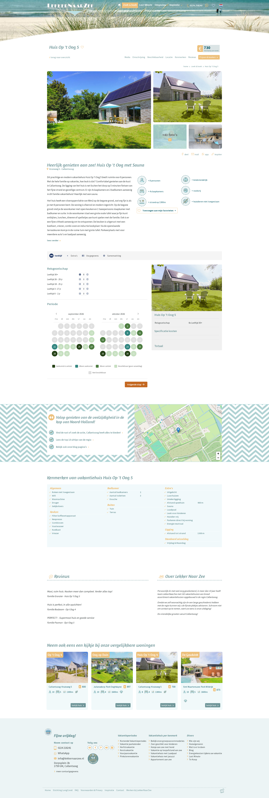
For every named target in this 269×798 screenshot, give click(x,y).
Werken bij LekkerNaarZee (138, 790)
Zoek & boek (196, 66)
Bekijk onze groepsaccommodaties (167, 740)
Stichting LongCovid (62, 790)
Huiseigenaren (196, 744)
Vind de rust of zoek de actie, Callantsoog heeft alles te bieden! (88, 432)
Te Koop (193, 759)
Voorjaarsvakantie (128, 753)
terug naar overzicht (60, 57)
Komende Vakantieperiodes (133, 740)
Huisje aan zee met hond (162, 747)
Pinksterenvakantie (129, 756)
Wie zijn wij (194, 740)
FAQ (76, 790)
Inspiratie (109, 790)
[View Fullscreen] (218, 408)
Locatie (169, 57)
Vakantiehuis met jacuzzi (163, 756)
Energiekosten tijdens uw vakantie (205, 753)
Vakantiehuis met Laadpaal (164, 753)
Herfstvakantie (127, 747)
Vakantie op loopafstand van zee (166, 750)
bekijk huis (77, 705)
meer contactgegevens (67, 771)
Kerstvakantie (127, 750)
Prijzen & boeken (207, 57)
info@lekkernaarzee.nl (71, 758)
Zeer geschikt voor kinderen (164, 744)
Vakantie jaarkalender (130, 744)
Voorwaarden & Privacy (91, 790)
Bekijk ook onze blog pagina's (71, 446)
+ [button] (218, 453)
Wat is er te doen (197, 747)
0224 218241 (64, 747)
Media (127, 57)
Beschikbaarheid (155, 57)
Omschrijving (138, 57)
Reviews (192, 57)
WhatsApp (63, 753)
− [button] (218, 458)
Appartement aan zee (161, 759)
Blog (191, 750)
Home (186, 66)
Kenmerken (180, 57)
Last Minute (194, 756)
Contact (120, 790)
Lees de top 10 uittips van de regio (73, 439)
